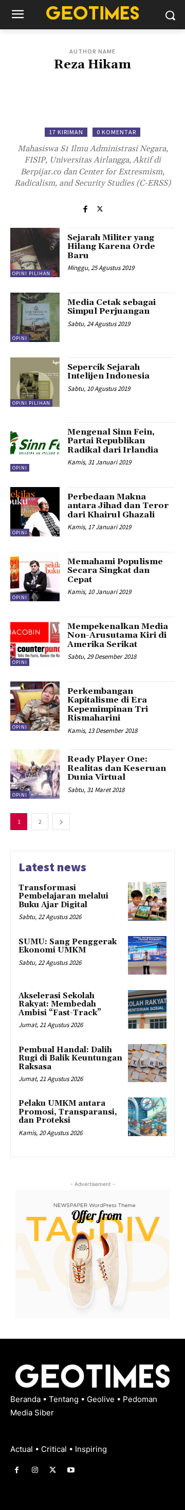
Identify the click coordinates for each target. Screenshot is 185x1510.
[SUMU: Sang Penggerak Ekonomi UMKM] (147, 955)
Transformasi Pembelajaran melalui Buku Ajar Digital (63, 896)
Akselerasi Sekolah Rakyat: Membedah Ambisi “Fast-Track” (59, 1004)
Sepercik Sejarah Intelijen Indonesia (108, 372)
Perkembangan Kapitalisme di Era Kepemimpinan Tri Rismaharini (107, 705)
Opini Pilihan (31, 273)
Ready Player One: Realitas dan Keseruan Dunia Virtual (116, 768)
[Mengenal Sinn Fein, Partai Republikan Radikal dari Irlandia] (35, 447)
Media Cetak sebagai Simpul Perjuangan (111, 307)
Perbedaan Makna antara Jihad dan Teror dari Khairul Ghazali (118, 506)
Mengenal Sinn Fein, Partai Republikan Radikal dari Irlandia (112, 441)
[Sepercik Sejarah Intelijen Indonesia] (35, 382)
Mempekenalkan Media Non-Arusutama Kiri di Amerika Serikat (117, 635)
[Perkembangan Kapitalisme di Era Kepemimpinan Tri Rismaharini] (35, 706)
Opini (19, 338)
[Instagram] (34, 1470)
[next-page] (61, 821)
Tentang (65, 1399)
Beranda (26, 1399)
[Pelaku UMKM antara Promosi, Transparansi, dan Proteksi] (147, 1117)
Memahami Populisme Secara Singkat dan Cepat (115, 570)
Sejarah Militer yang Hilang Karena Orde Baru (111, 246)
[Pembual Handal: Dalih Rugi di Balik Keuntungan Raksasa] (147, 1063)
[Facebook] (85, 208)
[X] (100, 208)
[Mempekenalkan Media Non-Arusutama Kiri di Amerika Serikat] (35, 641)
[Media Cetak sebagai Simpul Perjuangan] (35, 317)
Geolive (102, 1399)
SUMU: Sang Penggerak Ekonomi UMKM (67, 946)
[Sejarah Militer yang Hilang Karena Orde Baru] (35, 252)
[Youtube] (71, 1470)
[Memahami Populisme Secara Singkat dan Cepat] (35, 576)
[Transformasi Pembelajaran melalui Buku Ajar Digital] (147, 901)
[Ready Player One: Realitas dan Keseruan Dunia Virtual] (35, 774)
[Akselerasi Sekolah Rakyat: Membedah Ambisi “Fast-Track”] (147, 1009)
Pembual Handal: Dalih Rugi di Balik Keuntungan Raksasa (70, 1058)
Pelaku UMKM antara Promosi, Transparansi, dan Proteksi (67, 1112)
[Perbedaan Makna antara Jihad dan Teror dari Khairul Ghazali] (35, 511)
